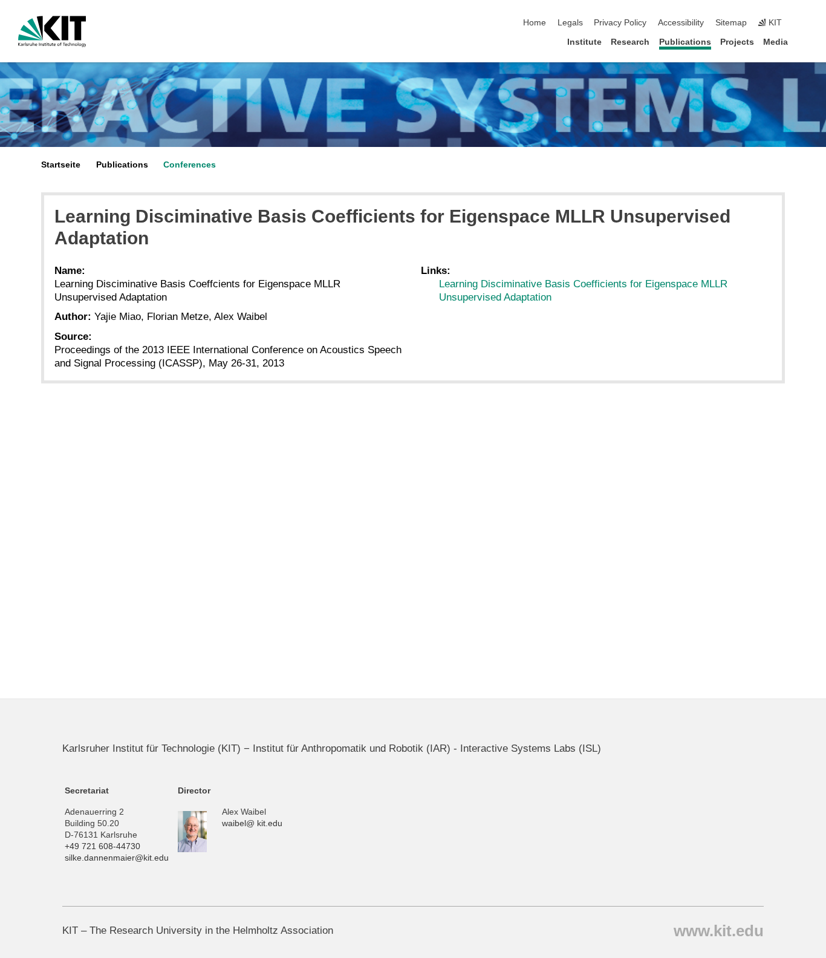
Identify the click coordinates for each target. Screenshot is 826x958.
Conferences (189, 164)
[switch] (804, 23)
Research (630, 42)
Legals (570, 22)
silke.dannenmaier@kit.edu (117, 857)
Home (534, 22)
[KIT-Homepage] (52, 31)
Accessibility (681, 22)
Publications (685, 42)
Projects (737, 42)
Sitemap (731, 22)
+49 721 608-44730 (102, 846)
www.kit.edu (719, 930)
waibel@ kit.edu (252, 823)
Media (775, 42)
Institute (584, 42)
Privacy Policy (620, 22)
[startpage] (804, 41)
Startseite (60, 164)
